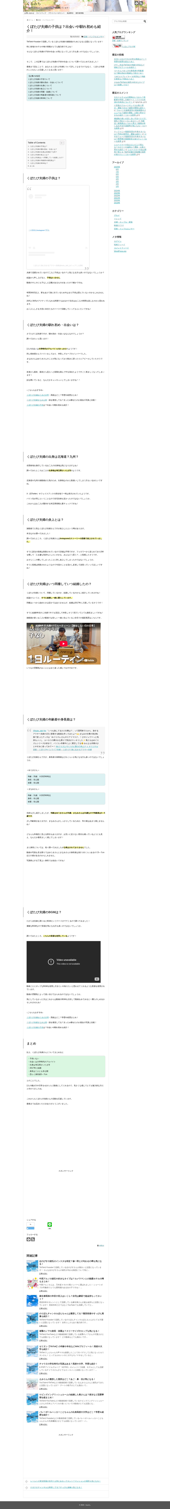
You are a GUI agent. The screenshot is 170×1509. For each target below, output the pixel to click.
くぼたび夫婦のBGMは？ (39, 163)
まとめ (32, 166)
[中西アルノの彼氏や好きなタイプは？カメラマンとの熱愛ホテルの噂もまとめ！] (32, 1283)
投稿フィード (119, 245)
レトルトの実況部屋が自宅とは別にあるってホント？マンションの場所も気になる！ (65, 1481)
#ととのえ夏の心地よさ (76, 746)
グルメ (117, 215)
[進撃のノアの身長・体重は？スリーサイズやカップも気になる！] (32, 1336)
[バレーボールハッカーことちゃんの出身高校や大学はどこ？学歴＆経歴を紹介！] (32, 1417)
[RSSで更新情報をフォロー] (141, 3)
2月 (117, 184)
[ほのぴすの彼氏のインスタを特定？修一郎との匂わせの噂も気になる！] (32, 1266)
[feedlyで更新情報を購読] (136, 3)
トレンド (117, 219)
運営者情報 (80, 13)
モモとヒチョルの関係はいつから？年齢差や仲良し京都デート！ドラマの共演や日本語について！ (129, 99)
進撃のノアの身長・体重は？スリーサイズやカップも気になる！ (69, 1331)
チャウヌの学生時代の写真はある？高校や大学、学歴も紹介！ (68, 1364)
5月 (117, 177)
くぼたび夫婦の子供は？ (38, 146)
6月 (117, 174)
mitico (101, 1245)
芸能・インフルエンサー (94, 37)
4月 (117, 179)
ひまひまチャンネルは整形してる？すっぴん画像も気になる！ (56, 1487)
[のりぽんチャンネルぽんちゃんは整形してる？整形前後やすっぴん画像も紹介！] (32, 1318)
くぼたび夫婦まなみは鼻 (37, 400)
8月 (117, 169)
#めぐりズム (61, 746)
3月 (117, 182)
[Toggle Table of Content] (61, 143)
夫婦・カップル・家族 (123, 222)
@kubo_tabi (38, 731)
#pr (44, 731)
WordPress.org (120, 251)
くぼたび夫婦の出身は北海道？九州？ (43, 152)
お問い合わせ (29, 13)
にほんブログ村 (128, 47)
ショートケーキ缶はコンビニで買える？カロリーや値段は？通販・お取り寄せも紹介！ (129, 147)
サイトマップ (41, 13)
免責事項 (70, 13)
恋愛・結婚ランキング (120, 41)
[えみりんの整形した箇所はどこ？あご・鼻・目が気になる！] (32, 1384)
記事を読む (43, 1273)
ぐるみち (34, 3)
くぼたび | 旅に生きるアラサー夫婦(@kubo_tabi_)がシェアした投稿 (58, 265)
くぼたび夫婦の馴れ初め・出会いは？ (43, 149)
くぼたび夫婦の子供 (35, 405)
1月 (117, 186)
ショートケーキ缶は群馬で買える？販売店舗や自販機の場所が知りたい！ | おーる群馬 (130, 152)
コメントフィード (121, 248)
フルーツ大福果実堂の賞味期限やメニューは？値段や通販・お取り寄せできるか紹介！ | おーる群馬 (130, 112)
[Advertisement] (66, 120)
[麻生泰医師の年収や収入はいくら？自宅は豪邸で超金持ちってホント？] (32, 1301)
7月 (117, 172)
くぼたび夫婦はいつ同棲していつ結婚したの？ (47, 157)
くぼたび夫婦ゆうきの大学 (38, 395)
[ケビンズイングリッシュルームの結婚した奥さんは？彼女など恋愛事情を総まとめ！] (32, 1399)
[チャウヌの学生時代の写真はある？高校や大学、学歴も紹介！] (32, 1368)
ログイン (117, 241)
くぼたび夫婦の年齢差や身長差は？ (43, 160)
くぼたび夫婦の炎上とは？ (39, 155)
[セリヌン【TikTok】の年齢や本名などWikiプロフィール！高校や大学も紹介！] (32, 1351)
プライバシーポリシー (56, 13)
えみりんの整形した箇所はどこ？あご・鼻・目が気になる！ (67, 1379)
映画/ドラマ (119, 225)
